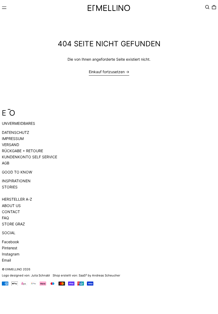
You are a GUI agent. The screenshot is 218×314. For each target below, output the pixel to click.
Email (6, 260)
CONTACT (11, 211)
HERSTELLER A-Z (17, 199)
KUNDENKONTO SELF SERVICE (29, 157)
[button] (207, 7)
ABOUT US (11, 205)
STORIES (10, 187)
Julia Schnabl (40, 275)
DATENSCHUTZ (15, 132)
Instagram (10, 254)
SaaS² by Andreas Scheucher (99, 275)
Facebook (10, 241)
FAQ (5, 218)
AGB (5, 163)
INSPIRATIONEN (16, 181)
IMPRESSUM (13, 138)
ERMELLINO (13, 269)
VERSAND (10, 144)
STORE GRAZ (13, 224)
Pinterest (9, 248)
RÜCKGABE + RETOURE (22, 150)
